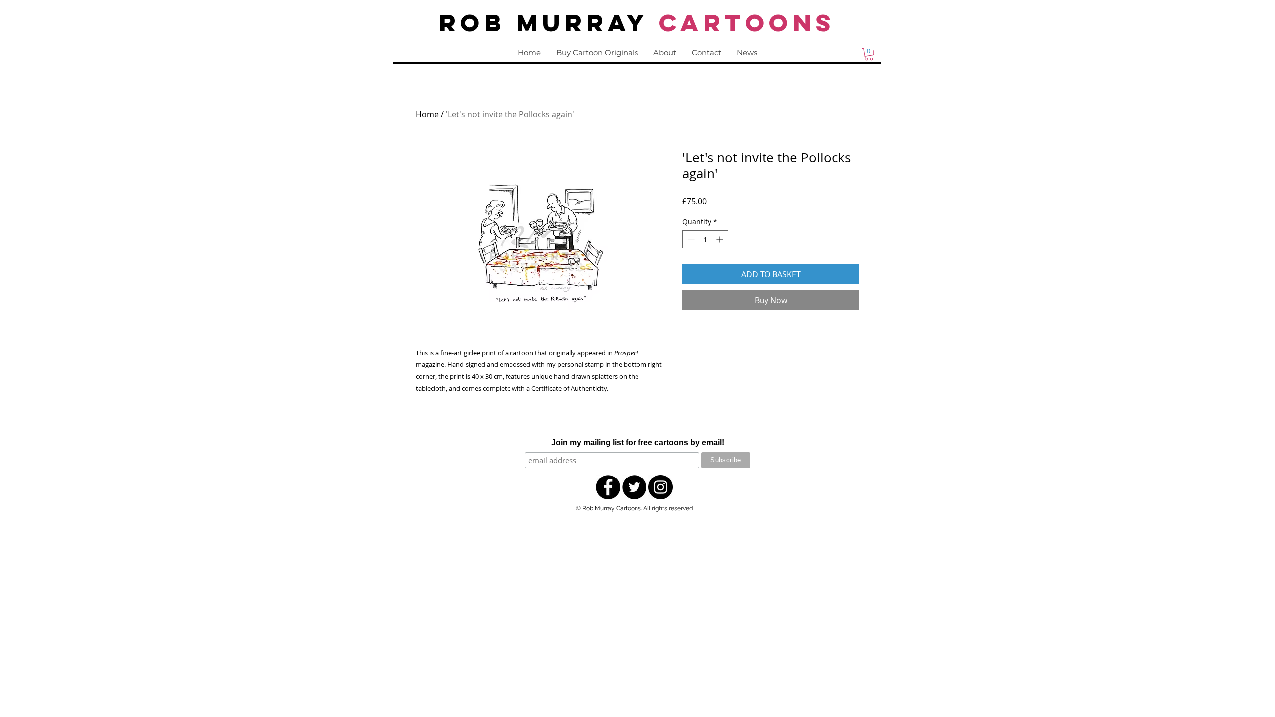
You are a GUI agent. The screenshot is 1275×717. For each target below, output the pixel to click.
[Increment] (720, 239)
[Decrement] (690, 239)
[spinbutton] (705, 239)
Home (427, 114)
